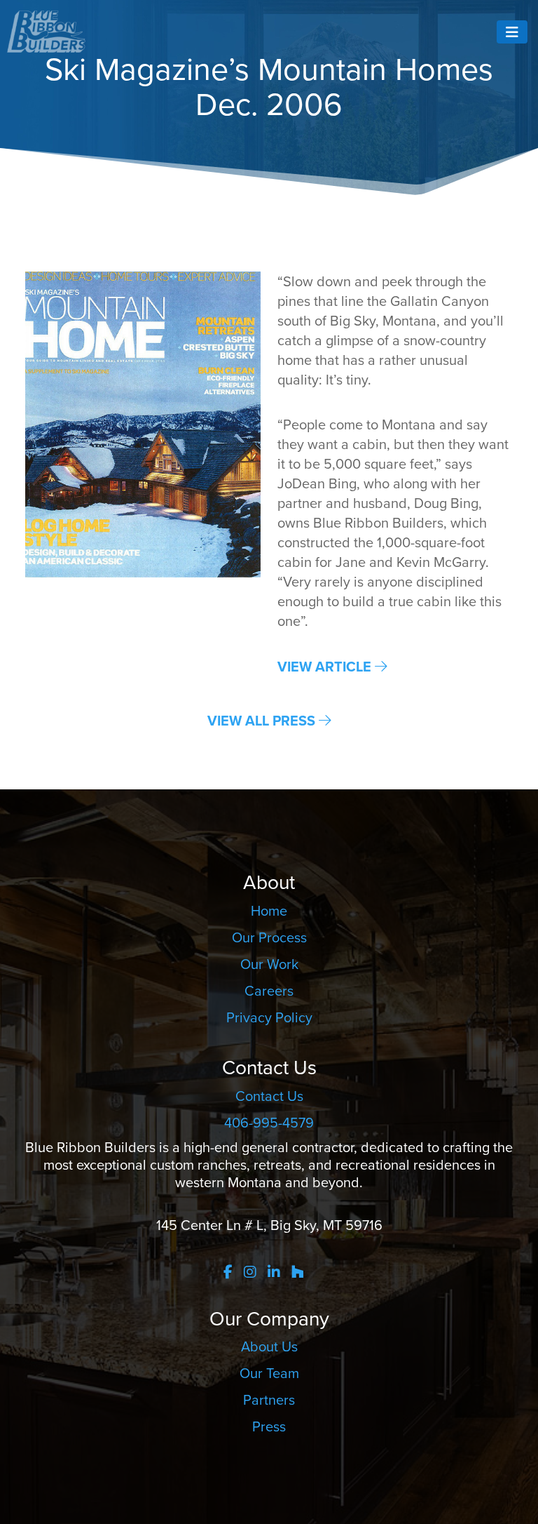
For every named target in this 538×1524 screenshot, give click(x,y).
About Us (269, 1346)
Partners (269, 1399)
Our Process (269, 937)
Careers (269, 990)
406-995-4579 (269, 1122)
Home (269, 910)
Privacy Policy (269, 1017)
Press (269, 1426)
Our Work (269, 964)
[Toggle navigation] (512, 32)
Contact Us (269, 1096)
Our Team (269, 1373)
